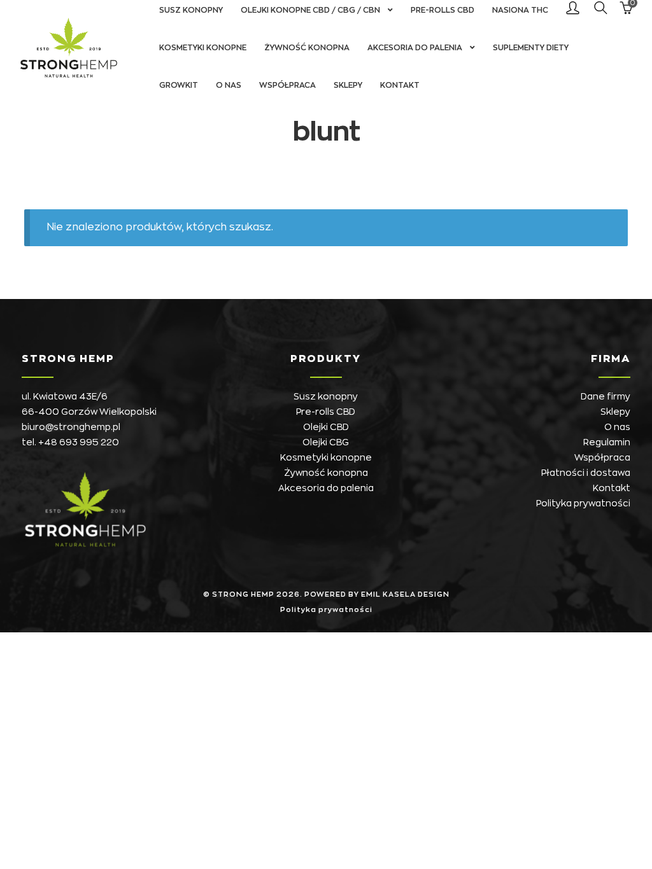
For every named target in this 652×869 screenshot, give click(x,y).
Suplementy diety (531, 48)
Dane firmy (605, 396)
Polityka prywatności (583, 503)
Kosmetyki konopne (202, 48)
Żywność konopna (307, 48)
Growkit (178, 85)
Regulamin (606, 442)
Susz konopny (326, 396)
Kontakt (400, 85)
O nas (228, 85)
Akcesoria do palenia (414, 48)
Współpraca (287, 85)
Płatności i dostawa (585, 472)
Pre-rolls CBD (325, 411)
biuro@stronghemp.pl (71, 426)
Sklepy (348, 85)
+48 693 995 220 (78, 442)
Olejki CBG (325, 442)
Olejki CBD (326, 426)
